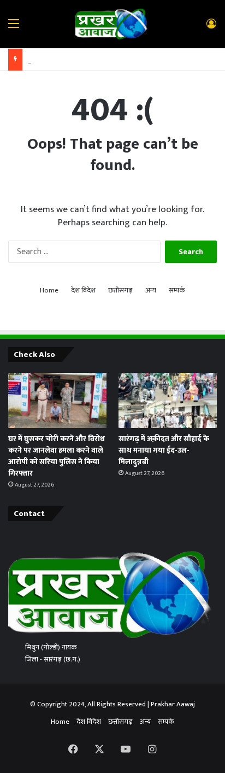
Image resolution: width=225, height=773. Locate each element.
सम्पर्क (177, 290)
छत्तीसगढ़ (120, 290)
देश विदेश (83, 290)
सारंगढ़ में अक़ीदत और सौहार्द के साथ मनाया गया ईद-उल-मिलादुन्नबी (164, 450)
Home (49, 290)
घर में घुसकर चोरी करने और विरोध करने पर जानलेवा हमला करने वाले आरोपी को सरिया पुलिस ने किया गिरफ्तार (56, 455)
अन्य (150, 290)
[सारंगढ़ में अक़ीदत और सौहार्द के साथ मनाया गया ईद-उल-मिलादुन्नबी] (168, 400)
